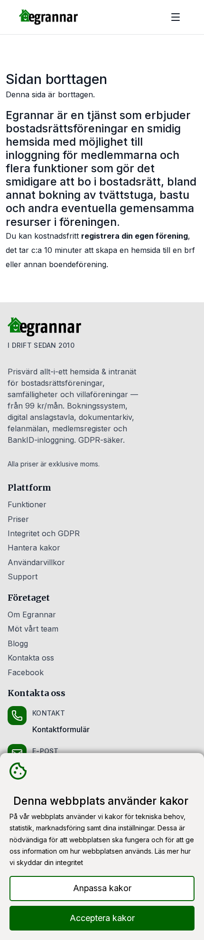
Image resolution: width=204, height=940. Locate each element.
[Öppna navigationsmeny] (175, 17)
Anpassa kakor (102, 888)
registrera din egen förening (134, 236)
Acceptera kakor (102, 918)
